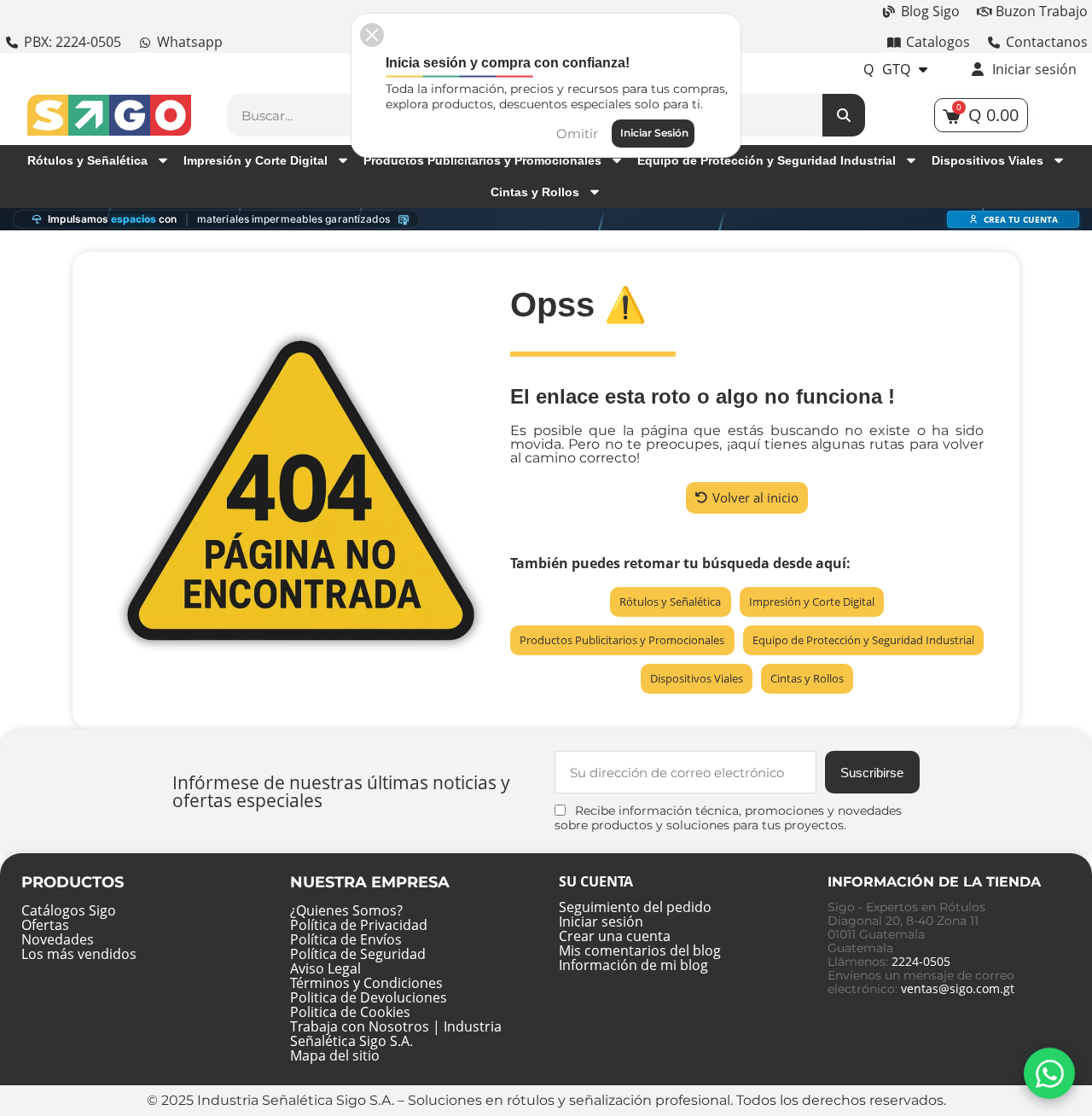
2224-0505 (921, 961)
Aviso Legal (325, 968)
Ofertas (45, 924)
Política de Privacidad (358, 924)
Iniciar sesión (601, 921)
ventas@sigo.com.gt (957, 988)
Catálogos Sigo (68, 910)
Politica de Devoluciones (368, 997)
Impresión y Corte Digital (255, 160)
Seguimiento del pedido (635, 907)
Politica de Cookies (350, 1012)
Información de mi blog (633, 965)
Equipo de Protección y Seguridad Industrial (766, 160)
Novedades (57, 939)
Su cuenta (596, 881)
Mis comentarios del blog (640, 950)
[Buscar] (843, 115)
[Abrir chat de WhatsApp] (1049, 1073)
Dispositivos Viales (987, 160)
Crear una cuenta (615, 936)
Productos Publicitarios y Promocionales (482, 160)
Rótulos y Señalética (87, 160)
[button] (747, 498)
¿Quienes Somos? (346, 910)
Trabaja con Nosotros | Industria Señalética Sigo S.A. (396, 1033)
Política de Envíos (346, 939)
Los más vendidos (78, 954)
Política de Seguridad (358, 954)
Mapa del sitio (335, 1055)
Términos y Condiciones (366, 983)
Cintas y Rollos (535, 192)
